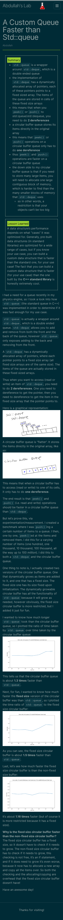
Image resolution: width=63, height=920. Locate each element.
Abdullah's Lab (17, 5)
